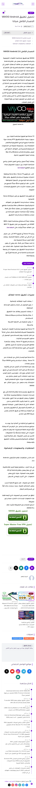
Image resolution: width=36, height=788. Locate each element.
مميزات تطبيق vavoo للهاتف (23, 41)
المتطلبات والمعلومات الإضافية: (22, 43)
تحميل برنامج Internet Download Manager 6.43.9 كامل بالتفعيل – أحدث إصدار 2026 (17, 716)
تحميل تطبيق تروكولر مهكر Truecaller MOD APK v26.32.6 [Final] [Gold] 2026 (17, 702)
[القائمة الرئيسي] (33, 4)
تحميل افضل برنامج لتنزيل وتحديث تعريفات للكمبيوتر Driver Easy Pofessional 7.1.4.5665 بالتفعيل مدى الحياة (17, 734)
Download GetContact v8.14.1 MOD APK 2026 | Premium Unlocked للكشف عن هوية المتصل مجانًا (17, 693)
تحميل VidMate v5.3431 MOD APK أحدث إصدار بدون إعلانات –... (18, 278)
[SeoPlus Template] (30, 781)
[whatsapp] (18, 677)
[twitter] (6, 671)
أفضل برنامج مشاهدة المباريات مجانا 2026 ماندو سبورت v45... (26, 625)
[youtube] (12, 671)
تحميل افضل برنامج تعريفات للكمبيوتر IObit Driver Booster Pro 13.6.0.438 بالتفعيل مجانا (17, 725)
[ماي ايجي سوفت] (18, 4)
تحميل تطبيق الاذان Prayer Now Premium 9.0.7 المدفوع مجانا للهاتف (17, 271)
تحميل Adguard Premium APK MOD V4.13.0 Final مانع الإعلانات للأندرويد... (10, 606)
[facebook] (29, 671)
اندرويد (31, 12)
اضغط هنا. (21, 168)
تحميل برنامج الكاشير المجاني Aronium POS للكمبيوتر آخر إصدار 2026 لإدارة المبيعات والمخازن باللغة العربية (17, 761)
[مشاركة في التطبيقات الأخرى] (10, 568)
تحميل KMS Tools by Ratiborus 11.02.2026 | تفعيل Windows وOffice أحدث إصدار (17, 709)
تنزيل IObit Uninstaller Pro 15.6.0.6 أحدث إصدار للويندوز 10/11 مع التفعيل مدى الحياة (17, 752)
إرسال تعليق (27, 645)
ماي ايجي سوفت (9, 781)
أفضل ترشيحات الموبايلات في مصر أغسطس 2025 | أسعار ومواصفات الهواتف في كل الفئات (17, 771)
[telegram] (23, 671)
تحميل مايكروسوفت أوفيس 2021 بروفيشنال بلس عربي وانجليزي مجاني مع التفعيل (18, 744)
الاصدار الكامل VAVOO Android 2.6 (21, 38)
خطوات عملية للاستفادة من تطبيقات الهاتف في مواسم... (17, 286)
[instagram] (18, 671)
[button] (26, 568)
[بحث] (3, 4)
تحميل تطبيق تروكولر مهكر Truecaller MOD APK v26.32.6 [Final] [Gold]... (26, 606)
